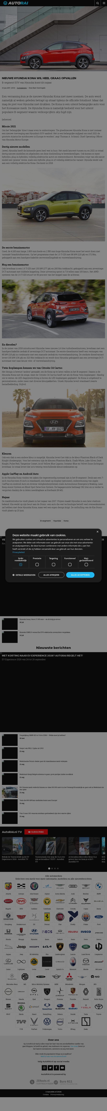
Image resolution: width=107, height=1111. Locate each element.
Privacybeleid (19, 552)
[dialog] (53, 555)
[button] (24, 575)
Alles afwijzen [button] (51, 575)
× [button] (97, 532)
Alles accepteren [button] (80, 575)
